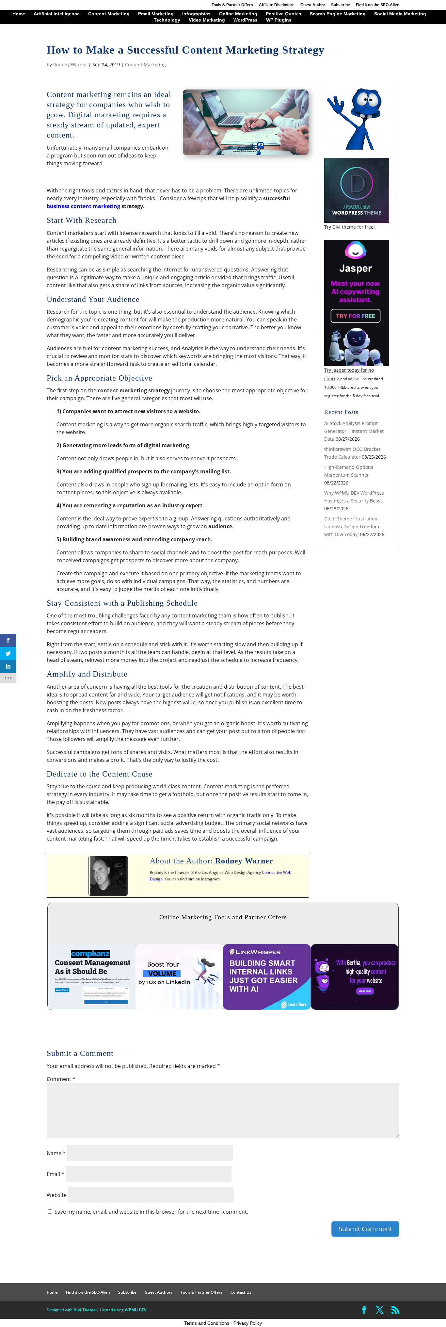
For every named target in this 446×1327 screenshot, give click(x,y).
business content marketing (83, 206)
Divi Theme (84, 1310)
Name (56, 1153)
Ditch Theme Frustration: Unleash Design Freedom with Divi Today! (351, 526)
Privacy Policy (247, 1323)
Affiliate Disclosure (277, 5)
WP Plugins (279, 20)
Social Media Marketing (400, 13)
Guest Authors (158, 1292)
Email (55, 1174)
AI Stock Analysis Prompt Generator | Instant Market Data (354, 431)
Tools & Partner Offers (232, 5)
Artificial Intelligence (57, 13)
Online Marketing (238, 13)
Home (18, 13)
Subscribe (340, 5)
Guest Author (312, 5)
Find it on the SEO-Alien (377, 5)
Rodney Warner (70, 64)
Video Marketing (207, 20)
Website (57, 1195)
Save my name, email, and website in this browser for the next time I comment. (151, 1211)
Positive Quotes (283, 13)
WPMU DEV (136, 1310)
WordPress (245, 20)
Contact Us (241, 1292)
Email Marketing (156, 13)
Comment (61, 1079)
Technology (167, 20)
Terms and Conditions (206, 1323)
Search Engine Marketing (338, 13)
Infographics (196, 13)
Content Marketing (109, 13)
